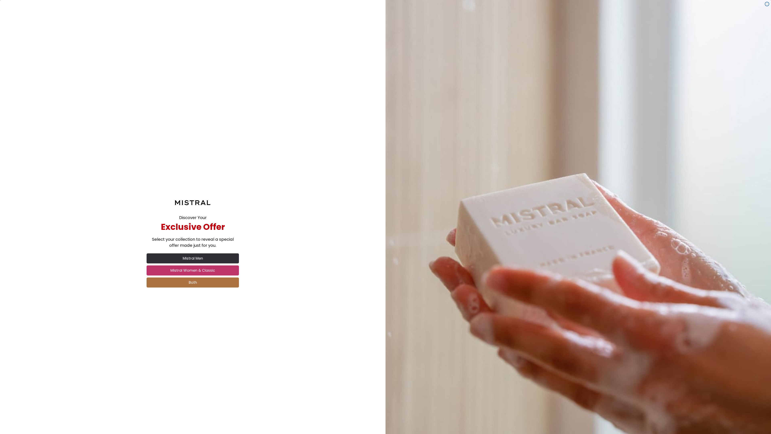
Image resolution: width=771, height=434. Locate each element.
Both (193, 282)
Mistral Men (193, 258)
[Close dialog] (767, 4)
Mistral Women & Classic (192, 270)
